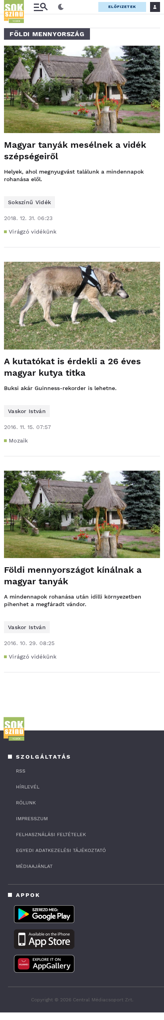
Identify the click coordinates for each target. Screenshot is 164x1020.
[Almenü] (40, 7)
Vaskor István (27, 411)
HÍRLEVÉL (27, 787)
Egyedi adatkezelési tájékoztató (61, 850)
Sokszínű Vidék (29, 202)
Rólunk (26, 803)
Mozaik (18, 440)
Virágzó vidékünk (33, 231)
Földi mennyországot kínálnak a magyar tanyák (73, 575)
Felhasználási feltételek (51, 834)
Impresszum (32, 818)
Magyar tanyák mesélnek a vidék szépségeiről (75, 150)
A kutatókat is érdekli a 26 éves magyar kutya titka (72, 367)
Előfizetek (122, 6)
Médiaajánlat (34, 866)
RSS (20, 771)
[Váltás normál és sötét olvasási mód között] (61, 7)
